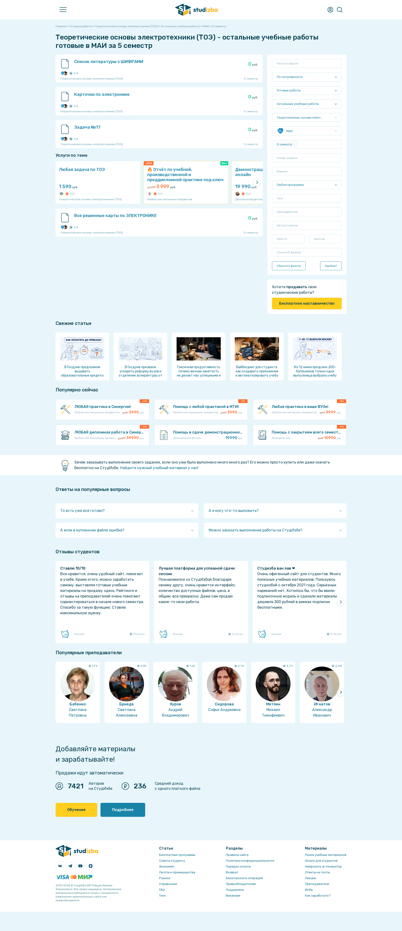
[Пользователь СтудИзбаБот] (61, 194)
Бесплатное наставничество (307, 303)
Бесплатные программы (177, 855)
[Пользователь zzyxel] (65, 73)
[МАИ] (62, 73)
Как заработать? (318, 895)
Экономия (166, 866)
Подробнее (123, 810)
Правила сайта (237, 855)
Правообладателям (241, 884)
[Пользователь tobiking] (149, 194)
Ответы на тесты (317, 872)
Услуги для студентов (321, 860)
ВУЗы (309, 889)
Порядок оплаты (238, 866)
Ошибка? (331, 265)
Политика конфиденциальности (250, 860)
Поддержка (235, 889)
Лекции (310, 878)
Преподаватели (317, 884)
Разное (164, 878)
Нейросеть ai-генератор (323, 866)
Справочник (168, 884)
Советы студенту (172, 860)
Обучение (76, 810)
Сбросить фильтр (289, 265)
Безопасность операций (244, 878)
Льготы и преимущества (177, 872)
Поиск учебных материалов (325, 855)
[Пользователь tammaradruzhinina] (237, 194)
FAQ (162, 889)
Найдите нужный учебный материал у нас (159, 468)
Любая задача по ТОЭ (82, 169)
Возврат (232, 872)
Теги (162, 895)
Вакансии (233, 895)
